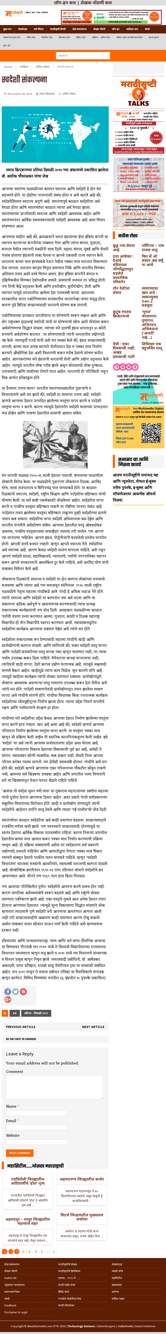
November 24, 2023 (19, 94)
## (15, 1013)
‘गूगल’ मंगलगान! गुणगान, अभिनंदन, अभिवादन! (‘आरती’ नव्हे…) (150, 324)
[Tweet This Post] (15, 991)
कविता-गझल (118, 1298)
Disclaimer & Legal (15, 1312)
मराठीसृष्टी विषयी (58, 29)
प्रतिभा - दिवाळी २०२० (36, 1013)
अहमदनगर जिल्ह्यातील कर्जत (82, 1179)
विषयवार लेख (64, 37)
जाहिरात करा (132, 29)
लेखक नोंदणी (99, 29)
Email (11, 1121)
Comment (14, 1071)
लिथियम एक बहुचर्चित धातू (152, 346)
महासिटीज (117, 1278)
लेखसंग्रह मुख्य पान (11, 37)
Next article (93, 1027)
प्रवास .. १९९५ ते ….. (69, 1278)
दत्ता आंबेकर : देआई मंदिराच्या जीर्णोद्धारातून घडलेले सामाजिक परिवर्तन (123, 269)
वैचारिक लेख (47, 37)
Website (12, 1135)
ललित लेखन (69, 94)
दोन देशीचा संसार (121, 290)
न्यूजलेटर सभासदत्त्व (14, 1285)
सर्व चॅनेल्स (38, 29)
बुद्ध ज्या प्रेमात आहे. (124, 247)
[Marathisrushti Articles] (26, 13)
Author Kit (10, 1278)
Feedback (10, 1305)
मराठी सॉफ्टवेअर (66, 1305)
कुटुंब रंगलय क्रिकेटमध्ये (122, 314)
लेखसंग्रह (22, 29)
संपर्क (147, 29)
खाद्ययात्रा (117, 1285)
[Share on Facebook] (7, 991)
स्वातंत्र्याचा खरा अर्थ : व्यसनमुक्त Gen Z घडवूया (150, 297)
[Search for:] (83, 55)
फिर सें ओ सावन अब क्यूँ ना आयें (152, 260)
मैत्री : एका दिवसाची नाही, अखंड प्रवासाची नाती (124, 350)
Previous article (20, 1027)
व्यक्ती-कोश (117, 1271)
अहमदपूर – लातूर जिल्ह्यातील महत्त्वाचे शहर (27, 1221)
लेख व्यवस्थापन (79, 29)
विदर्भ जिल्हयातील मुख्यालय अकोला (82, 1217)
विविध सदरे (81, 37)
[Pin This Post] (23, 991)
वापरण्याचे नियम (12, 1291)
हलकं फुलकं (154, 37)
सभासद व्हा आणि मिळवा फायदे (133, 462)
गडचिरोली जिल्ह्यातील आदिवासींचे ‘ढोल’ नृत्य (28, 1181)
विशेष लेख (31, 37)
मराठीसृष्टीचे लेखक (67, 1264)
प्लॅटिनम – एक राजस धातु (153, 247)
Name (12, 1106)
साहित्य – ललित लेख (101, 37)
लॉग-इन (116, 29)
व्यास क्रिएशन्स (47, 94)
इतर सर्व (6, 45)
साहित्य (24, 67)
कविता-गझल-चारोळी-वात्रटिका (129, 37)
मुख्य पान (7, 29)
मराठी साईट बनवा (66, 1285)
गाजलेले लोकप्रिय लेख (69, 1298)
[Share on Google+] (7, 999)
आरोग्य (115, 1291)
